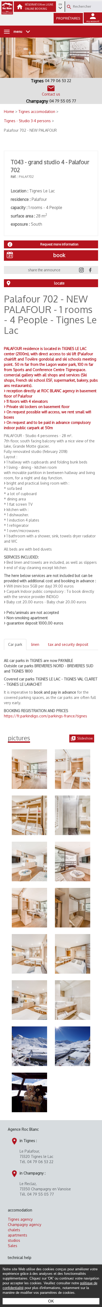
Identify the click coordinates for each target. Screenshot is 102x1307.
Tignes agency (20, 1219)
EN (60, 4)
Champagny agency (24, 1224)
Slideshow (85, 738)
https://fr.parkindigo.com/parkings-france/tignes (45, 716)
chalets (14, 1230)
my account (92, 21)
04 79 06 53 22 (58, 80)
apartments (17, 1235)
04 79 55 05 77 (62, 101)
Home (9, 111)
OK (51, 1301)
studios (14, 1240)
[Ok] (69, 6)
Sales (12, 1245)
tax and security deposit (68, 644)
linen (35, 644)
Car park (15, 644)
